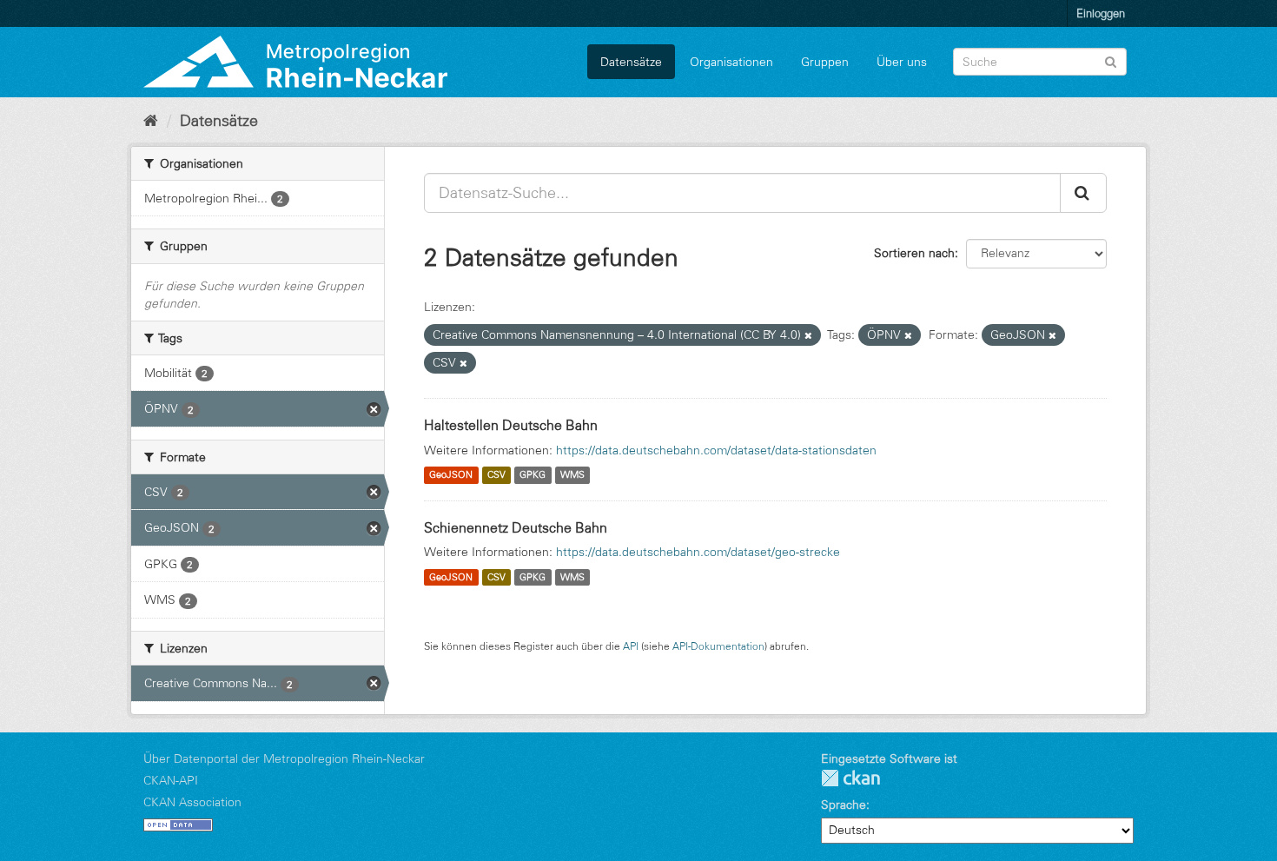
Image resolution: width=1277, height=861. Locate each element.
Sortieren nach (914, 253)
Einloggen (1100, 13)
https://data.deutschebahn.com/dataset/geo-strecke (698, 552)
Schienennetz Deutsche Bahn (515, 527)
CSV (496, 475)
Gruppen (825, 62)
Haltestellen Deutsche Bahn (511, 425)
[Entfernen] (808, 335)
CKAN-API (170, 780)
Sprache (843, 804)
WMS (572, 475)
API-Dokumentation (718, 645)
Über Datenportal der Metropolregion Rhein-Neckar (284, 758)
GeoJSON (451, 475)
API (630, 645)
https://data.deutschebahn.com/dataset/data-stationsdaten (716, 450)
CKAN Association (192, 802)
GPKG (532, 475)
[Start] (150, 120)
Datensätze (631, 62)
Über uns (902, 62)
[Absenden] (1110, 60)
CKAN (850, 778)
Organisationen (731, 62)
